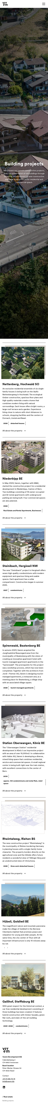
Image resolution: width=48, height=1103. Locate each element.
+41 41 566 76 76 (8, 1079)
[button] (43, 4)
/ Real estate (7, 1097)
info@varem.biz (8, 1081)
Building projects (8, 1101)
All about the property (12, 430)
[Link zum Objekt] (24, 363)
